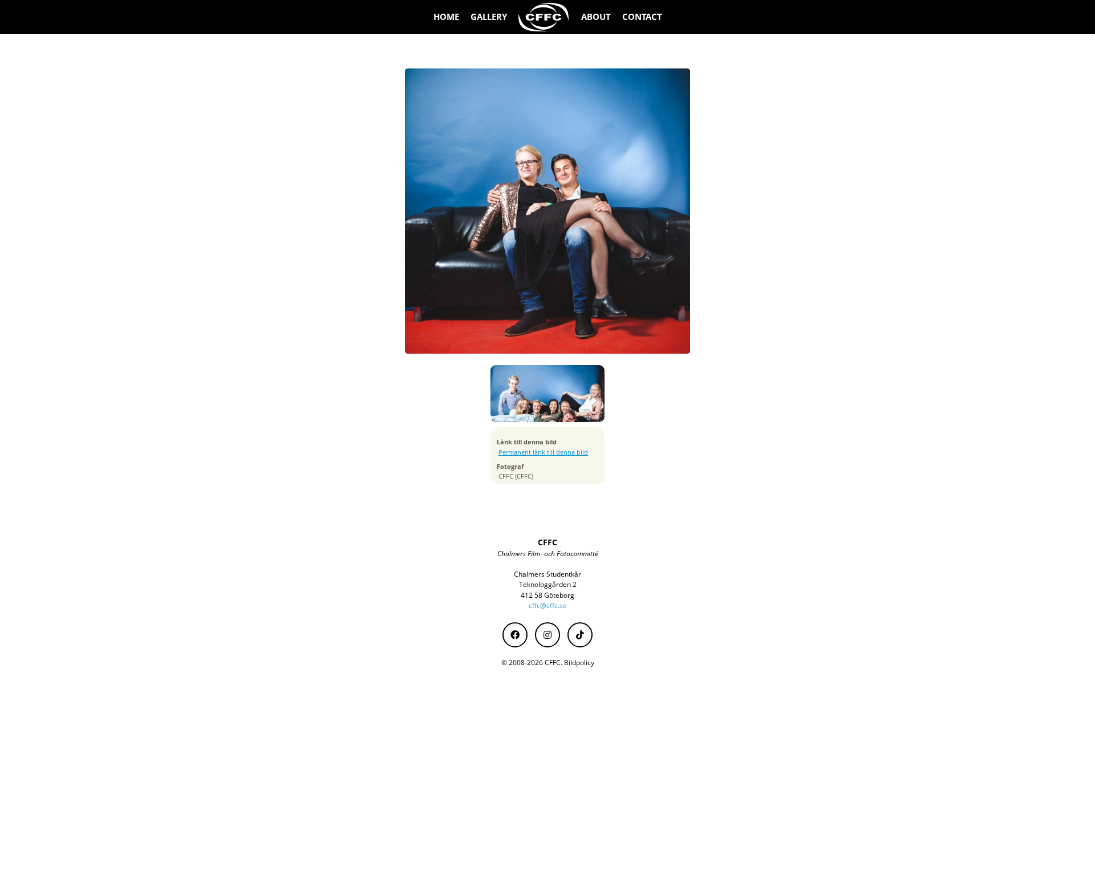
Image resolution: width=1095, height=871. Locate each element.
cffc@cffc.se (548, 605)
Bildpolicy (579, 662)
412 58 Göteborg (547, 595)
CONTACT (642, 17)
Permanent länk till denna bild (543, 452)
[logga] (544, 17)
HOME (446, 17)
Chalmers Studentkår (547, 574)
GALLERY (489, 17)
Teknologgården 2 (548, 584)
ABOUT (596, 17)
